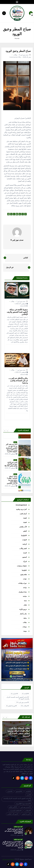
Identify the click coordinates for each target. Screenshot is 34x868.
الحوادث (24, 540)
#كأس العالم (12, 807)
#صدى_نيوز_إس (22, 702)
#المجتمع (18, 791)
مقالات (15, 55)
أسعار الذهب (23, 514)
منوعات (25, 627)
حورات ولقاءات (22, 583)
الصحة (25, 553)
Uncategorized (21, 505)
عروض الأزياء (23, 609)
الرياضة (25, 544)
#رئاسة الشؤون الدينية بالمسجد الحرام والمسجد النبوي (18, 698)
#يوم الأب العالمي (12, 814)
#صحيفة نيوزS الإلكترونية (23, 803)
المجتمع (25, 557)
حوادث (25, 579)
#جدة (28, 795)
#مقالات (24, 706)
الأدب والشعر (23, 527)
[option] (17, 449)
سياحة (25, 587)
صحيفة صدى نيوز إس (8, 859)
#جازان (14, 693)
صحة (25, 600)
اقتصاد (25, 518)
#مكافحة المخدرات (15, 810)
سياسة (25, 596)
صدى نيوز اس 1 (21, 301)
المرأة (25, 561)
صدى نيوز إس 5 (23, 55)
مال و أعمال (23, 614)
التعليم (25, 531)
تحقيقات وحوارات (22, 566)
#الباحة (25, 693)
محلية (15, 445)
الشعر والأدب (23, 548)
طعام (25, 605)
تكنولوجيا (24, 570)
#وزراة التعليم (11, 706)
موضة (25, 631)
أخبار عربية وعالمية (21, 509)
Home (17, 38)
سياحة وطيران (23, 592)
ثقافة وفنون (23, 574)
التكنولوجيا (24, 535)
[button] (4, 430)
